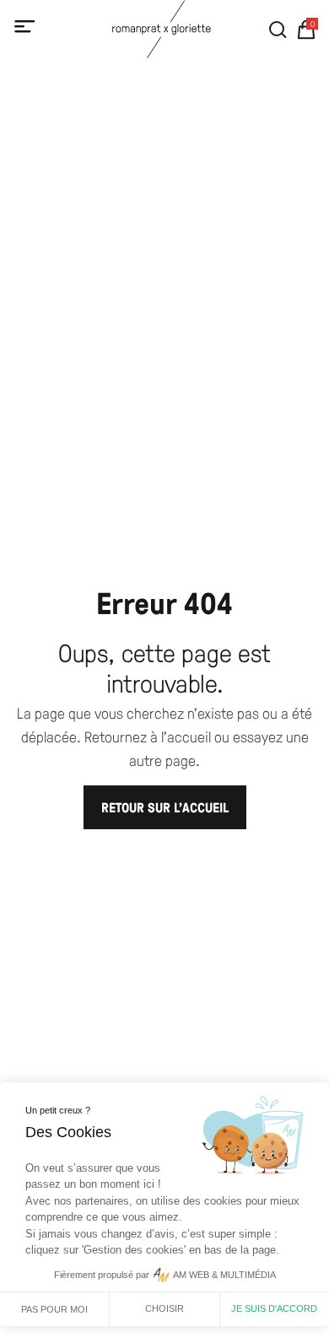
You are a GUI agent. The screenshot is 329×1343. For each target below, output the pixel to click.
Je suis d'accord (274, 1308)
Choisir (164, 1308)
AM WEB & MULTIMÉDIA (224, 1275)
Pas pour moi (54, 1309)
